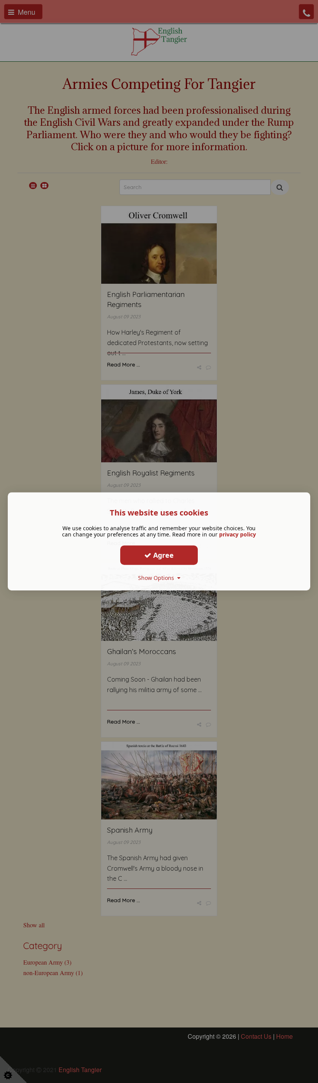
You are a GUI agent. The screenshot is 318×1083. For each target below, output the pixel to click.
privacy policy (237, 534)
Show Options (157, 577)
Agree (162, 555)
